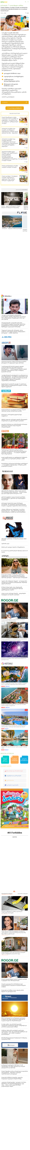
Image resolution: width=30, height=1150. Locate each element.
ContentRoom (21, 189)
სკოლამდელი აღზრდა (16, 5)
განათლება (4, 5)
